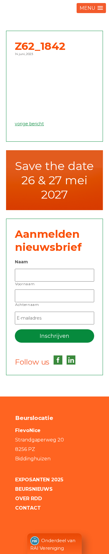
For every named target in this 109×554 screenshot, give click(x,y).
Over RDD (28, 498)
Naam (21, 262)
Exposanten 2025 (39, 480)
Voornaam (25, 284)
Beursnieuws (34, 489)
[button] (91, 8)
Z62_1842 (40, 46)
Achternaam (27, 305)
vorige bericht (29, 123)
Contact (28, 508)
